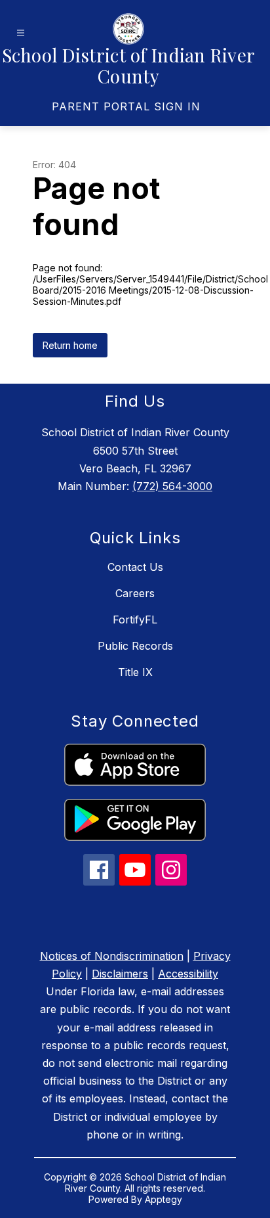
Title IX (135, 672)
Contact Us (135, 567)
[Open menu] (20, 33)
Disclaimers (120, 973)
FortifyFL (135, 619)
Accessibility (188, 973)
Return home (70, 345)
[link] (126, 106)
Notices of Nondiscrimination (111, 955)
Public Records (135, 645)
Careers (135, 593)
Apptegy (163, 1199)
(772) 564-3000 (172, 486)
